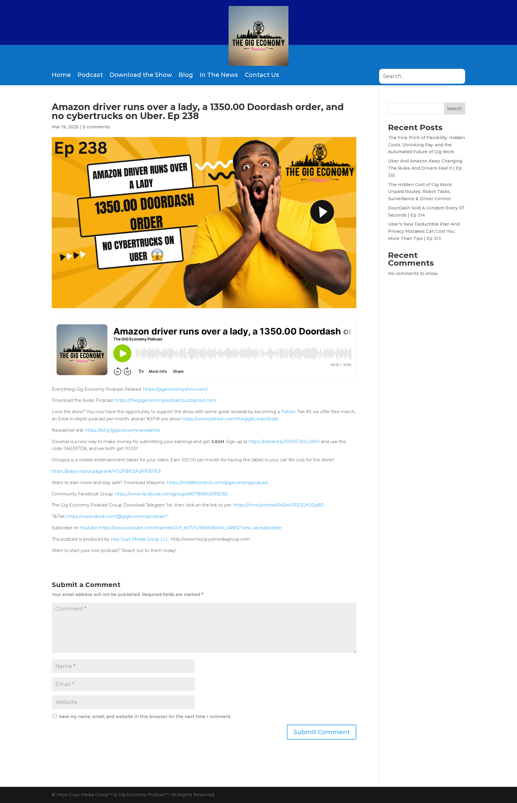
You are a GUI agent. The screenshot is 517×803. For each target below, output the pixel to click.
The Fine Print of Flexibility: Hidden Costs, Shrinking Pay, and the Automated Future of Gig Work (426, 145)
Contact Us (262, 74)
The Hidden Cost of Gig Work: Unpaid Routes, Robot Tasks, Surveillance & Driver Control (420, 192)
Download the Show (141, 74)
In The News (219, 74)
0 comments (96, 127)
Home (61, 74)
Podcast (90, 74)
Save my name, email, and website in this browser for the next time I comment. (145, 716)
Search (454, 108)
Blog (186, 74)
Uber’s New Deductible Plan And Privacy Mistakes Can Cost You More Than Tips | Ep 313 (424, 231)
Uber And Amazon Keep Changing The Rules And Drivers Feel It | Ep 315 (425, 168)
